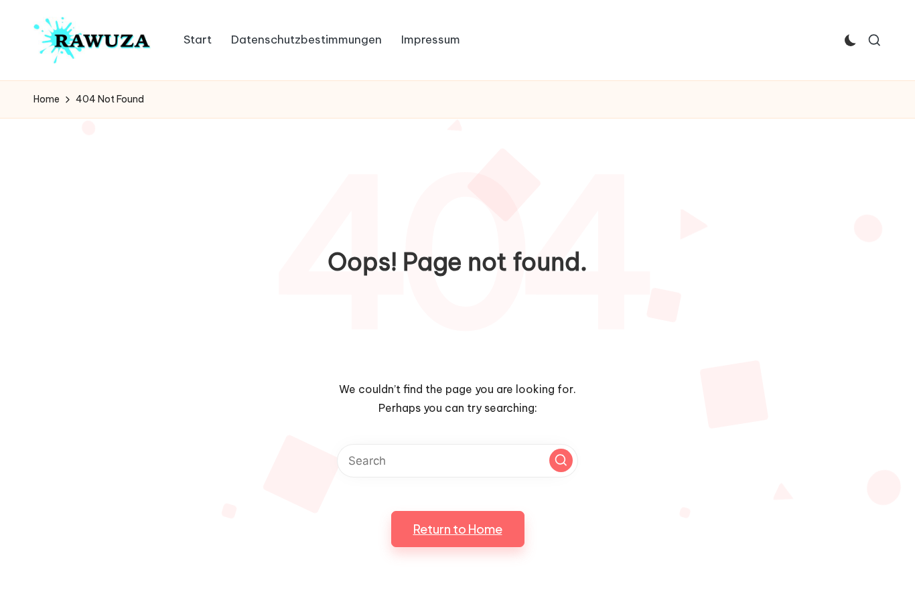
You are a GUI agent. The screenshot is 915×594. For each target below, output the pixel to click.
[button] (561, 460)
